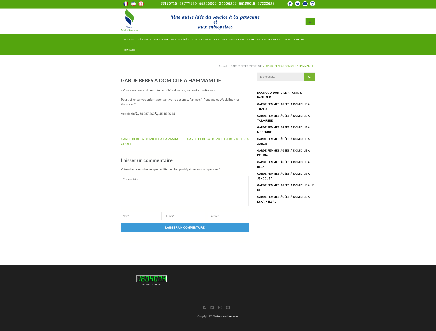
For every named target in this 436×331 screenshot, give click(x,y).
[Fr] (125, 2)
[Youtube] (305, 2)
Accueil (223, 66)
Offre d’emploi (293, 39)
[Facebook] (290, 2)
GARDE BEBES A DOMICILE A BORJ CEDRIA (218, 139)
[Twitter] (212, 308)
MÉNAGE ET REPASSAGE (153, 39)
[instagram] (312, 2)
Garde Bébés (180, 39)
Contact (129, 49)
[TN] (141, 2)
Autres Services (268, 39)
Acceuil (129, 39)
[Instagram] (220, 308)
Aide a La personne (205, 39)
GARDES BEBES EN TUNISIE (246, 66)
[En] (133, 2)
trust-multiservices (227, 316)
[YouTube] (228, 308)
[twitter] (297, 2)
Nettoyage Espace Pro (238, 39)
